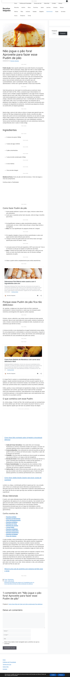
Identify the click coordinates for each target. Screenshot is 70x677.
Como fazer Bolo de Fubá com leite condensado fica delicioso (18, 583)
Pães (22, 11)
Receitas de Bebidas (12, 529)
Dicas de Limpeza (11, 536)
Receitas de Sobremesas (13, 518)
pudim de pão (11, 580)
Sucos (15, 15)
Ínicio (15, 3)
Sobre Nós (46, 3)
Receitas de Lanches (12, 525)
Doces (5, 579)
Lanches (48, 7)
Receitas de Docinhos (12, 532)
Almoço (60, 3)
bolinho (23, 7)
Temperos (22, 15)
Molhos (16, 11)
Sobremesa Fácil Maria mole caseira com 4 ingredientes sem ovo (19, 582)
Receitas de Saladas (12, 534)
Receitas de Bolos (11, 517)
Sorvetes (63, 11)
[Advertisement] (24, 192)
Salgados (41, 11)
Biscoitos (16, 7)
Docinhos (35, 7)
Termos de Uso (37, 3)
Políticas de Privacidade (25, 3)
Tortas (29, 15)
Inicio (4, 660)
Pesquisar (54, 30)
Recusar (61, 675)
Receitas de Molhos (11, 522)
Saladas (35, 11)
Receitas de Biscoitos (12, 530)
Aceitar (53, 675)
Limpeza (55, 7)
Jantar (42, 7)
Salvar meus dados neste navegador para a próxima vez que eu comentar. (21, 642)
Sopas (56, 11)
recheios (28, 11)
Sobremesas (49, 11)
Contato (54, 3)
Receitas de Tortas (11, 524)
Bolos (29, 7)
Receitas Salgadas (7, 9)
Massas (62, 7)
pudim (5, 580)
